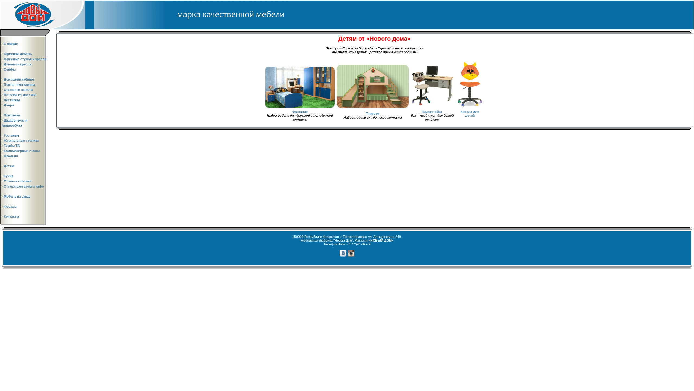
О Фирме (11, 44)
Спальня (11, 156)
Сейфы (10, 69)
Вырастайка (432, 112)
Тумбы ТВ (12, 146)
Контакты (11, 217)
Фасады (10, 207)
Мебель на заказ (17, 196)
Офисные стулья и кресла (25, 59)
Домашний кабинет (19, 79)
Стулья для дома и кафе (24, 186)
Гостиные (11, 135)
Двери (9, 105)
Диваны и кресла (17, 64)
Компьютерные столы (22, 151)
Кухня (8, 176)
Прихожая (12, 115)
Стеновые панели (18, 90)
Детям (9, 166)
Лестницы (12, 100)
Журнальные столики (21, 141)
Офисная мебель (18, 54)
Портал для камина (19, 85)
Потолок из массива (20, 95)
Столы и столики (17, 181)
